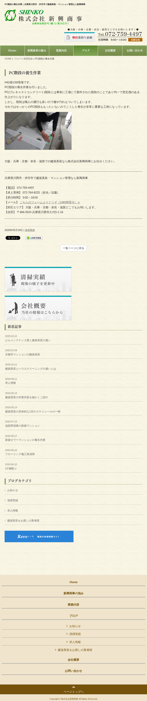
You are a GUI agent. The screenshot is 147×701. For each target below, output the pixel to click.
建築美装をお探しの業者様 (23, 520)
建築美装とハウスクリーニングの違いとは (30, 366)
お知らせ (12, 490)
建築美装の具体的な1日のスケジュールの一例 (32, 409)
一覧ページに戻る (73, 248)
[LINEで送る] (34, 237)
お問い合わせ (73, 670)
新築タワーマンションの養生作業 (25, 438)
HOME (8, 58)
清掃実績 (28, 58)
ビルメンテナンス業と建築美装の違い (28, 338)
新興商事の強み (74, 593)
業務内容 (73, 604)
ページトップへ (74, 691)
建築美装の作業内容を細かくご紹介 (26, 395)
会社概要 (73, 659)
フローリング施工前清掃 (20, 452)
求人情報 (11, 381)
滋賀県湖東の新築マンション (22, 423)
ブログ (17, 58)
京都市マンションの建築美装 (22, 352)
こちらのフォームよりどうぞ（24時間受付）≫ (50, 202)
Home (74, 582)
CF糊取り (11, 466)
